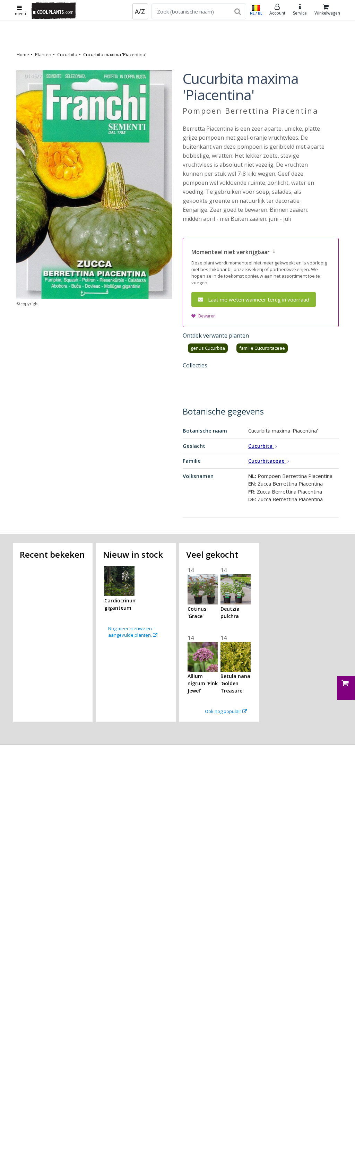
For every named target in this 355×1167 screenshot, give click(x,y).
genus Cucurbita (208, 348)
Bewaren (207, 316)
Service (300, 13)
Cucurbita (67, 54)
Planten (43, 54)
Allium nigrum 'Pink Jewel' (203, 683)
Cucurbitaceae (267, 460)
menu (20, 14)
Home (23, 54)
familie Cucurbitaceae (262, 348)
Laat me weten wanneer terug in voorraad (258, 299)
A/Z (140, 11)
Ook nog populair (223, 711)
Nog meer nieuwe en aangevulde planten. (130, 631)
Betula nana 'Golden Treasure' (235, 683)
